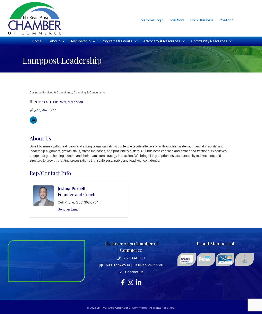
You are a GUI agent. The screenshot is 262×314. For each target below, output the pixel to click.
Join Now (176, 20)
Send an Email (68, 209)
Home (37, 41)
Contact (226, 20)
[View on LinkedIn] (33, 122)
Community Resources (209, 41)
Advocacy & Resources (161, 41)
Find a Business (201, 20)
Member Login (152, 20)
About (55, 41)
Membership (80, 41)
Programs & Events (117, 41)
